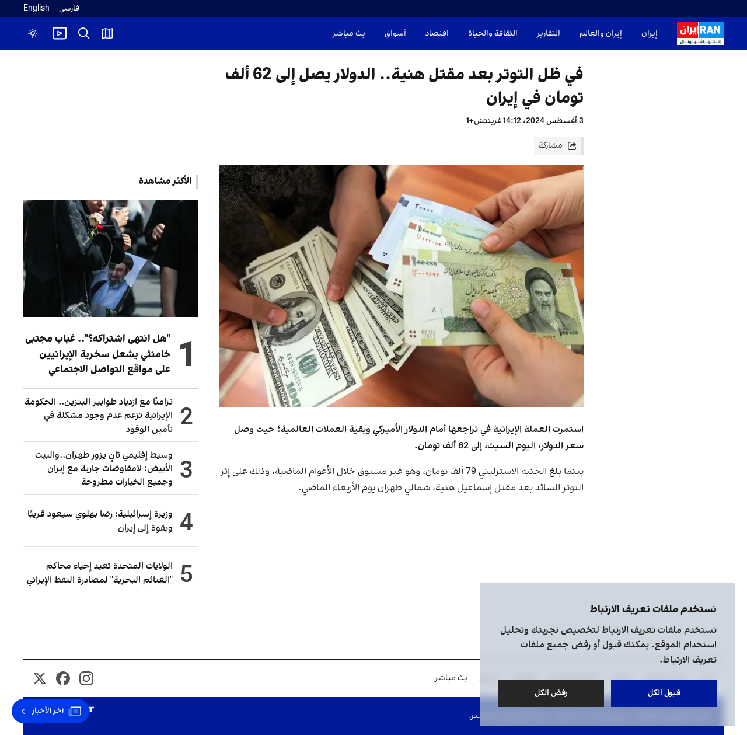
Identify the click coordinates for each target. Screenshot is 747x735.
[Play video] (60, 33)
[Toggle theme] (32, 33)
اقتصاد (437, 33)
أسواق (395, 33)
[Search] (84, 33)
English (36, 8)
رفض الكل (551, 693)
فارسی (69, 8)
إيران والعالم (601, 33)
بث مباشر (349, 33)
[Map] (107, 33)
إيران (649, 33)
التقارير (548, 33)
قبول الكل (664, 693)
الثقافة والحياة (493, 33)
